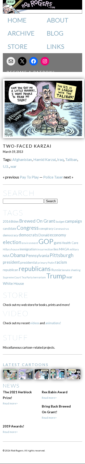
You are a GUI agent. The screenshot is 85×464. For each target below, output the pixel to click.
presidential (28, 262)
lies (56, 249)
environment (30, 242)
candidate (9, 228)
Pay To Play (29, 177)
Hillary (7, 249)
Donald (43, 235)
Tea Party (27, 277)
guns (57, 242)
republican (10, 270)
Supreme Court (12, 277)
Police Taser (53, 177)
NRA (6, 256)
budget (60, 221)
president (11, 262)
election (12, 242)
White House (13, 283)
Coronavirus (61, 228)
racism (61, 262)
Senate (65, 270)
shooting (76, 270)
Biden (15, 221)
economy (58, 234)
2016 (6, 221)
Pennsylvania (37, 255)
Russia (56, 270)
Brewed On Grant (37, 221)
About (57, 20)
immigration (28, 249)
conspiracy (46, 228)
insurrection (45, 249)
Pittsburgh (61, 255)
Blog (55, 33)
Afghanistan (22, 159)
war (13, 166)
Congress (28, 228)
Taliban (71, 159)
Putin (51, 262)
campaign (73, 221)
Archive (21, 33)
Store (17, 46)
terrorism (39, 277)
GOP (45, 241)
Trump (56, 276)
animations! (53, 323)
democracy (10, 235)
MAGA (64, 249)
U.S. (6, 166)
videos (34, 323)
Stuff (15, 337)
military (74, 249)
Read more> (10, 403)
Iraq (60, 159)
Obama (17, 255)
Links (55, 46)
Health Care (70, 243)
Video (16, 313)
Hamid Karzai (44, 159)
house (15, 249)
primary (42, 262)
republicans (35, 268)
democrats (28, 234)
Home (17, 20)
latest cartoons (26, 364)
